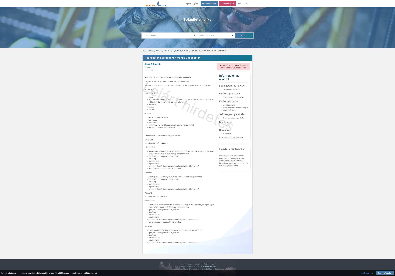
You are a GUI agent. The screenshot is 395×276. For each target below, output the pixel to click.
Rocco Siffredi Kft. (153, 64)
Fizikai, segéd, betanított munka (176, 51)
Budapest (148, 67)
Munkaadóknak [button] (227, 4)
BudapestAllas (148, 51)
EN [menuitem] (239, 4)
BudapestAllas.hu (209, 267)
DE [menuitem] (246, 4)
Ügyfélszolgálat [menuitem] (192, 4)
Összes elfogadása (385, 273)
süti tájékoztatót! (90, 273)
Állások (158, 51)
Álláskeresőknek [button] (208, 4)
